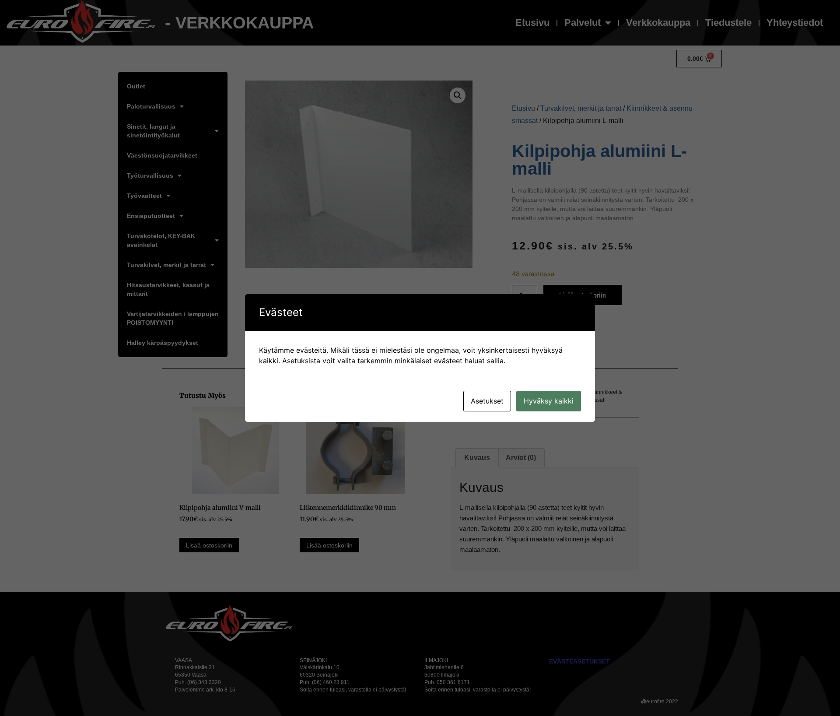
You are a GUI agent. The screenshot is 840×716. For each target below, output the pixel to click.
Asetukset (487, 401)
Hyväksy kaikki (549, 401)
